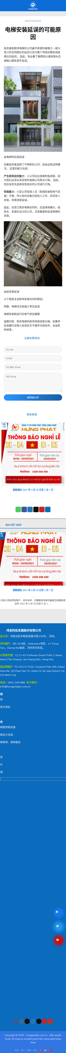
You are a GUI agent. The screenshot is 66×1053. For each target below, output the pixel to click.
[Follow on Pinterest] (44, 1021)
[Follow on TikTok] (27, 1021)
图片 (23, 1050)
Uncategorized (33, 21)
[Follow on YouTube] (50, 1021)
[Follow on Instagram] (21, 1021)
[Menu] (4, 5)
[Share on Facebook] (24, 509)
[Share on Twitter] (30, 509)
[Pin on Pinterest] (42, 509)
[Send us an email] (38, 1021)
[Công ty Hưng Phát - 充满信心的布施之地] (33, 5)
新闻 (29, 1050)
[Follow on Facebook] (15, 1021)
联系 (35, 1050)
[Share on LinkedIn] (47, 509)
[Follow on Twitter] (33, 1021)
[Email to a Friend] (36, 509)
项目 (17, 1050)
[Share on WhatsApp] (18, 509)
